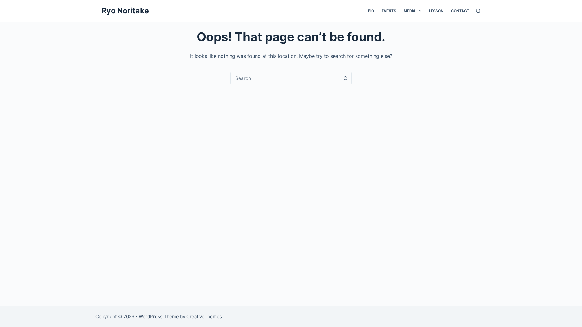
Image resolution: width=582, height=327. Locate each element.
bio (371, 10)
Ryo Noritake (125, 10)
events (389, 10)
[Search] (478, 11)
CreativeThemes (204, 316)
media (410, 10)
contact (460, 10)
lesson (436, 10)
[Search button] (345, 78)
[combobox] (285, 78)
